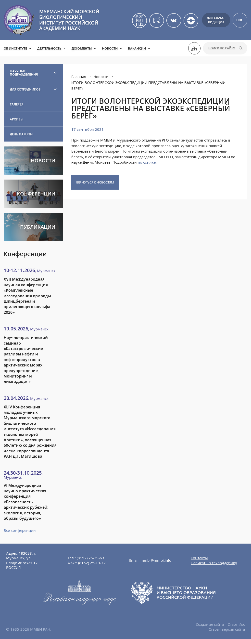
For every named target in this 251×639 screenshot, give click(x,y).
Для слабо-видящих (216, 20)
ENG (239, 20)
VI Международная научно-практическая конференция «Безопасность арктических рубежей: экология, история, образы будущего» (26, 502)
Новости (110, 48)
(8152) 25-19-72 (92, 562)
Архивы (16, 119)
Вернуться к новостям (95, 182)
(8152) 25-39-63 (90, 557)
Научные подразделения (24, 73)
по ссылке (147, 162)
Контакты (199, 557)
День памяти (21, 134)
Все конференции (20, 530)
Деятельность (49, 48)
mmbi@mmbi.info (155, 560)
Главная (78, 76)
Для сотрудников (25, 89)
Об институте (15, 48)
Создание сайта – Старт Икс (220, 624)
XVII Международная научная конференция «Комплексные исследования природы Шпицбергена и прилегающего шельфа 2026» (27, 295)
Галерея (16, 104)
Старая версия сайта (227, 629)
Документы (82, 48)
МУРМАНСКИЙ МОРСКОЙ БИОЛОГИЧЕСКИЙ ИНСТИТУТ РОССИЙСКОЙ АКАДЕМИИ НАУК (69, 19)
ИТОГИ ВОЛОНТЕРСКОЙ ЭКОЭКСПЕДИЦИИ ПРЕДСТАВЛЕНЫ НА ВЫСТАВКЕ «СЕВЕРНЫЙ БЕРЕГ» (148, 85)
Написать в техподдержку (214, 562)
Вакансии (137, 48)
